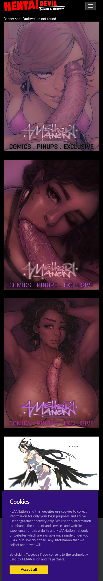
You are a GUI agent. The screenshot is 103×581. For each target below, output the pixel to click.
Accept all (29, 569)
